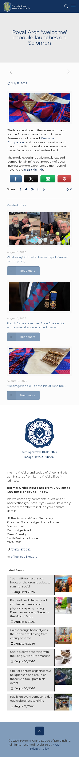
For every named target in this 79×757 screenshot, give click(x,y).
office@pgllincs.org (24, 556)
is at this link (33, 169)
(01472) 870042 (21, 549)
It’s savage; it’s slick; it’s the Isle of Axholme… (36, 385)
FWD (56, 744)
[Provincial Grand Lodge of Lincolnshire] (17, 6)
